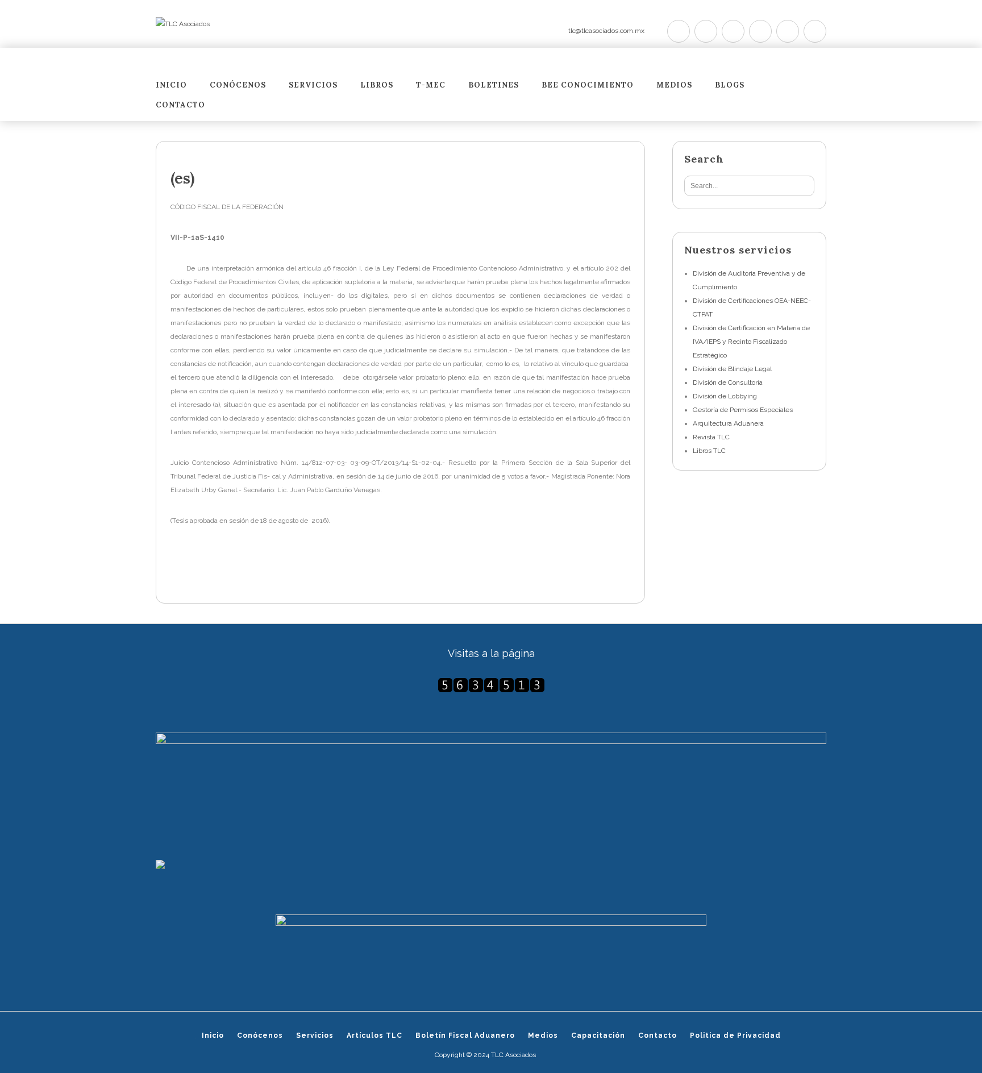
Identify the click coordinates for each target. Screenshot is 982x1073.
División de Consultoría (728, 382)
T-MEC (431, 85)
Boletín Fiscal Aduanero (465, 1035)
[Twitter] (678, 31)
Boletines (493, 85)
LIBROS (376, 85)
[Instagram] (787, 31)
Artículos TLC (374, 1035)
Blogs (729, 85)
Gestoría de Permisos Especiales (743, 410)
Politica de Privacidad (735, 1035)
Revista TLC (711, 437)
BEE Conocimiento (588, 85)
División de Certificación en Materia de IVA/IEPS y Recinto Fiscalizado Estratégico (751, 341)
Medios (674, 85)
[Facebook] (705, 31)
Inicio (171, 85)
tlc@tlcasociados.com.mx (606, 31)
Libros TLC (709, 451)
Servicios (313, 85)
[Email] (815, 31)
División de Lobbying (725, 396)
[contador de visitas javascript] (491, 685)
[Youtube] (760, 31)
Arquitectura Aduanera (728, 423)
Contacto (180, 105)
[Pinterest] (733, 31)
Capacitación (598, 1035)
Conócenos (238, 85)
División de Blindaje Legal (732, 369)
